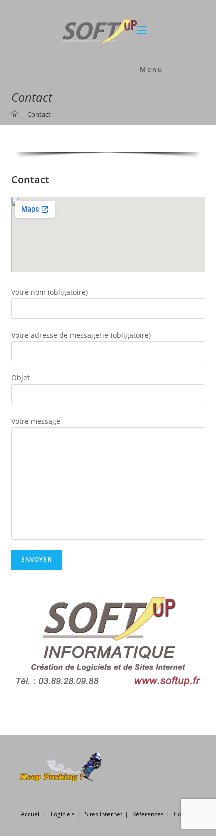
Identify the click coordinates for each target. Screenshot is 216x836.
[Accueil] (14, 114)
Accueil (31, 814)
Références (148, 814)
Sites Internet (103, 814)
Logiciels (63, 814)
